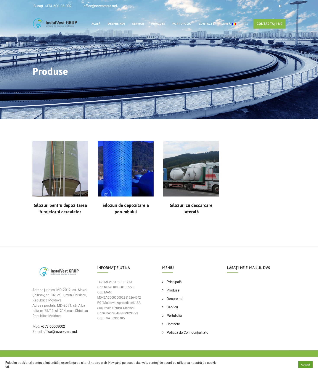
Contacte (206, 23)
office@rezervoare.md (100, 6)
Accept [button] (305, 364)
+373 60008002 (53, 326)
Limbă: (227, 23)
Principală (174, 282)
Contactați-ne (270, 24)
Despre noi (116, 23)
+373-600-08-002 (58, 6)
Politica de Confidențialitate (187, 332)
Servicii (138, 23)
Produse (158, 23)
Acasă (96, 23)
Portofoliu (181, 23)
